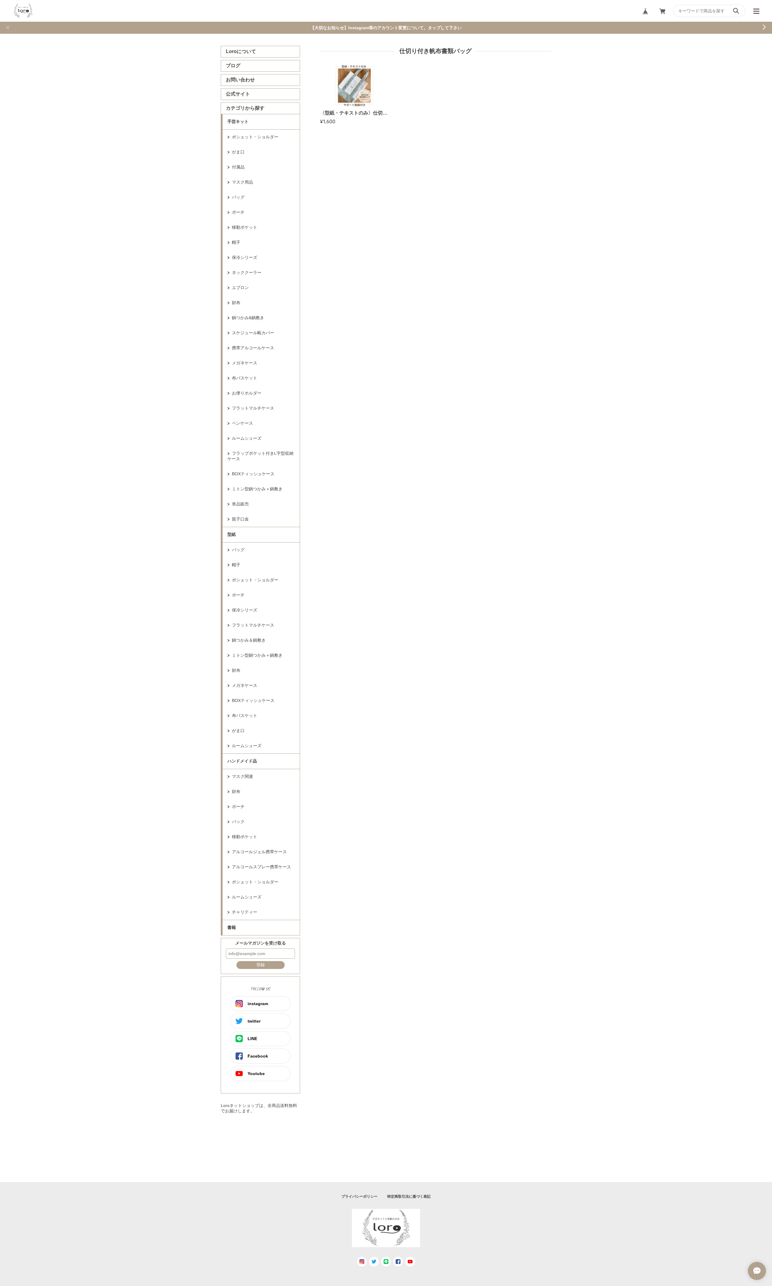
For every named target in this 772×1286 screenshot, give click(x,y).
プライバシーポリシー (359, 1196)
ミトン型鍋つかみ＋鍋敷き (257, 488)
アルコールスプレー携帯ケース (261, 866)
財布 (236, 302)
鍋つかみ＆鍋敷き (249, 640)
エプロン (240, 287)
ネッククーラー (246, 272)
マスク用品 (242, 182)
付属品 (238, 167)
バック (238, 821)
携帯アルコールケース (253, 347)
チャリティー (244, 912)
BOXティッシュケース (253, 473)
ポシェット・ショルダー (255, 136)
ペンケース (242, 423)
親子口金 (240, 519)
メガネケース (244, 362)
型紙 (231, 534)
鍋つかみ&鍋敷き (248, 317)
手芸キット (237, 121)
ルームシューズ (246, 438)
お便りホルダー (246, 393)
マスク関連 (242, 776)
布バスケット (244, 378)
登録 (260, 964)
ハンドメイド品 (242, 761)
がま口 (238, 151)
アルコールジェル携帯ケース (259, 851)
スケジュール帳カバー (253, 332)
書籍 (231, 927)
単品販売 (240, 504)
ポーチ (238, 212)
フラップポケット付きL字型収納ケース (260, 456)
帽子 (236, 242)
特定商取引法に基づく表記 (409, 1196)
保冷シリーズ (244, 257)
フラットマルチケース (253, 408)
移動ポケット (244, 227)
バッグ (238, 197)
